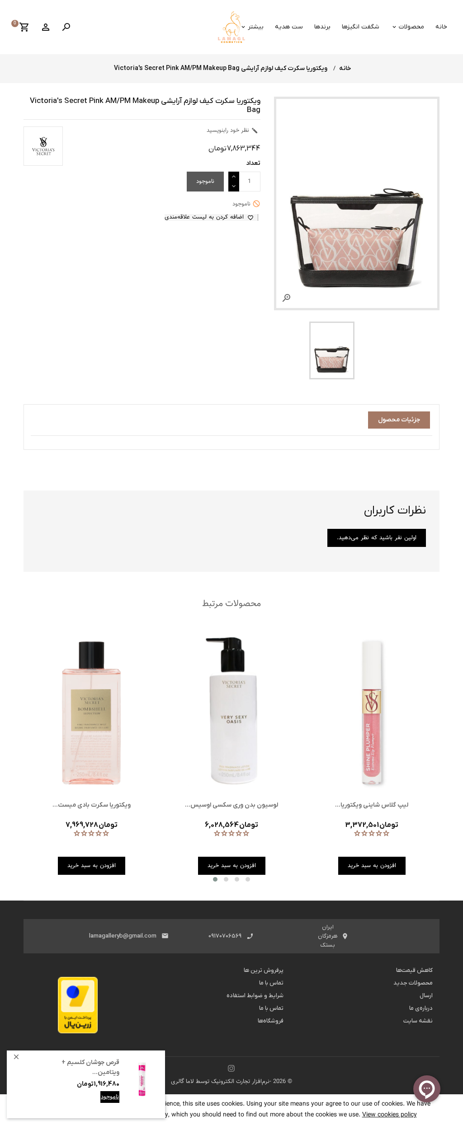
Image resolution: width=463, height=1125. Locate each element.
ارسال (426, 995)
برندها (322, 27)
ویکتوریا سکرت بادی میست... (91, 805)
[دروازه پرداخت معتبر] (78, 1007)
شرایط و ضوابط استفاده (255, 995)
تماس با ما (271, 983)
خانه (441, 27)
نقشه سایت (418, 1021)
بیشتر (256, 27)
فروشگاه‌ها (270, 1021)
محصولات (411, 27)
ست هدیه (289, 27)
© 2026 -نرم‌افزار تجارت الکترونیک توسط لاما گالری (231, 1081)
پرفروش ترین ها (263, 970)
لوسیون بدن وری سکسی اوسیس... (231, 805)
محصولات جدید (413, 983)
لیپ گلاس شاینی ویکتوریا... (371, 805)
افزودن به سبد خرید (95, 1103)
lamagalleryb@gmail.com (122, 936)
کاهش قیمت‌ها (414, 970)
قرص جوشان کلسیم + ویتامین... (90, 1067)
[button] (215, 879)
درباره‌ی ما (421, 1008)
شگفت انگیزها (360, 27)
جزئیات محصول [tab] (399, 419)
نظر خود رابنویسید (232, 130)
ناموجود (110, 1097)
